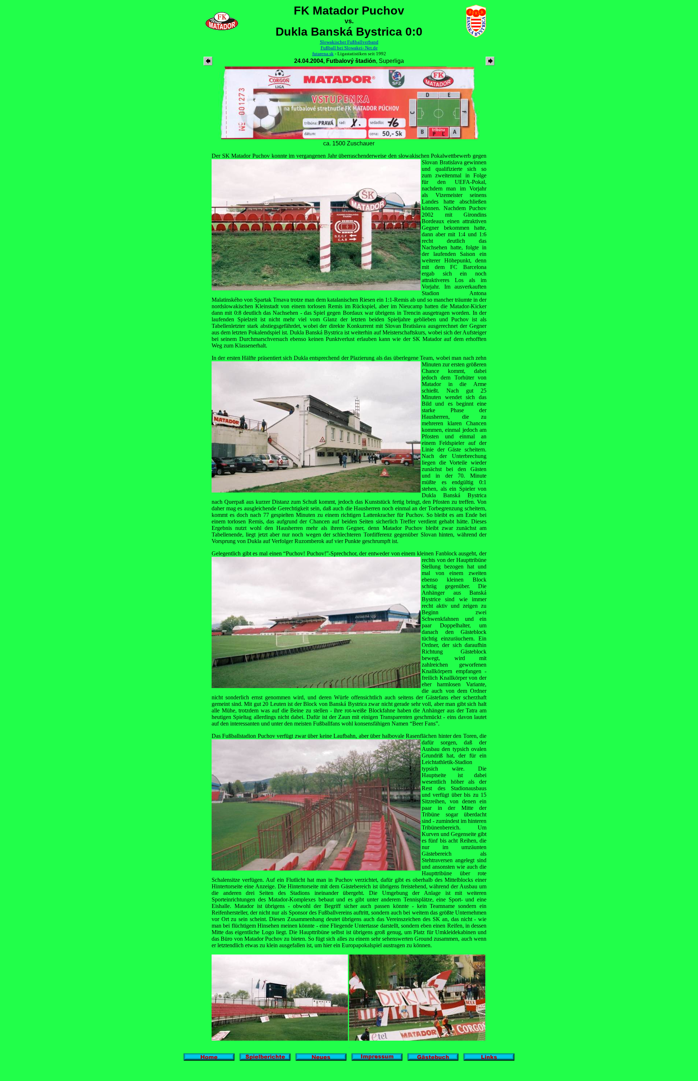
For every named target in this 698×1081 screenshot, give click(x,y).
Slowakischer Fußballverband (349, 42)
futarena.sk (323, 53)
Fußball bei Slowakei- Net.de (349, 48)
